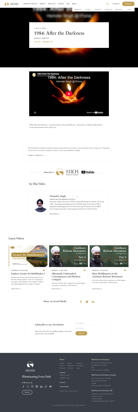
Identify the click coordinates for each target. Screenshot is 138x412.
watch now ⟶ (16, 289)
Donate (128, 4)
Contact (116, 4)
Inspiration (77, 9)
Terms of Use (73, 391)
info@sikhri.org (64, 378)
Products (98, 9)
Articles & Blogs (30, 4)
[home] (11, 4)
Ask (68, 4)
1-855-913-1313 (65, 375)
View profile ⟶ (55, 214)
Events (61, 4)
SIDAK (74, 4)
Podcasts (51, 4)
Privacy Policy (64, 391)
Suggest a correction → (36, 155)
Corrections (64, 386)
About (129, 9)
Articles (62, 363)
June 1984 (37, 42)
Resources (118, 9)
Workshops (108, 9)
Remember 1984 (47, 42)
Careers (62, 382)
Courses (88, 9)
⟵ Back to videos (40, 28)
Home (62, 359)
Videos (42, 4)
